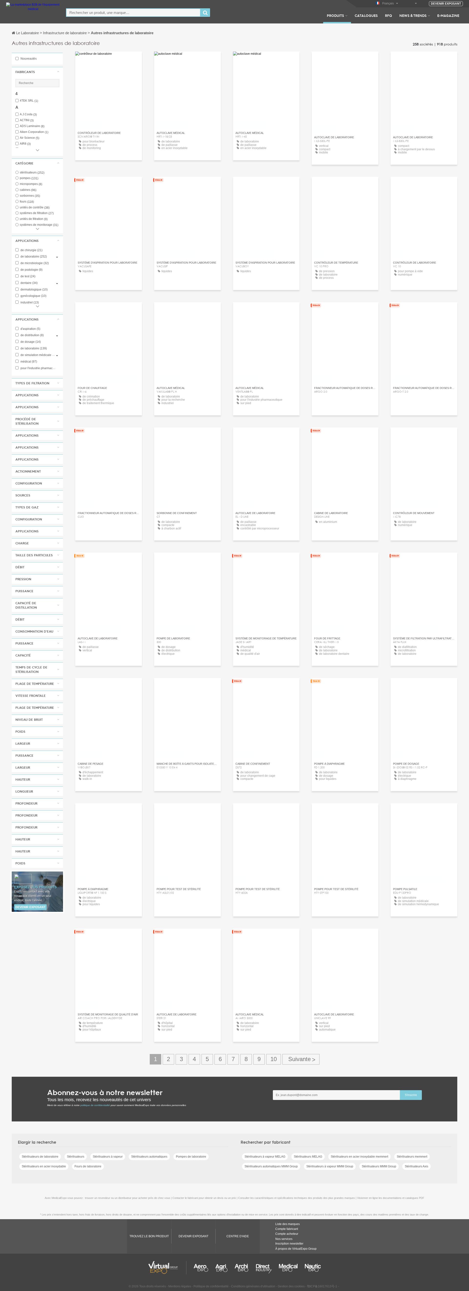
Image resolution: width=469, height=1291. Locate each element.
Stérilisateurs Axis (416, 1166)
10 (273, 1059)
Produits (335, 15)
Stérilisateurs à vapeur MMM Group (329, 1166)
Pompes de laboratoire (191, 1156)
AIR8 (25, 144)
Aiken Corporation (34, 132)
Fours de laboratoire (88, 1166)
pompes (29, 178)
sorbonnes (30, 195)
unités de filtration (34, 219)
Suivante (301, 1059)
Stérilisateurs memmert (412, 1156)
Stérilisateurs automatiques (149, 1156)
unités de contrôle (35, 207)
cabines (28, 190)
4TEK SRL (29, 101)
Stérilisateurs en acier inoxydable (44, 1166)
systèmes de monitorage (39, 224)
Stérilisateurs (75, 1156)
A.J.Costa (28, 114)
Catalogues (366, 15)
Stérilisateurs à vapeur (108, 1156)
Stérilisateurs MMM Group (379, 1166)
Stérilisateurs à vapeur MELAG (265, 1156)
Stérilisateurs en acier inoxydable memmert (359, 1156)
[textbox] (133, 12)
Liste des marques (287, 1224)
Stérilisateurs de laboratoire (40, 1156)
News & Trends (412, 15)
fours (27, 201)
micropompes (31, 184)
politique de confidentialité (95, 1105)
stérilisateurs (32, 172)
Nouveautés (28, 58)
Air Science (29, 138)
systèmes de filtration (37, 213)
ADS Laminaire (32, 126)
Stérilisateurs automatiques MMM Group (271, 1166)
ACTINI (27, 120)
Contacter (187, 435)
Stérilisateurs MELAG (308, 1156)
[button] (37, 72)
